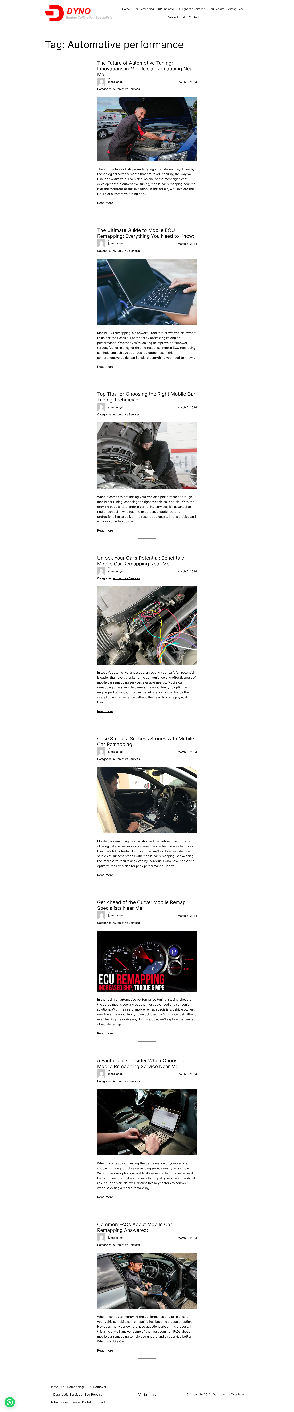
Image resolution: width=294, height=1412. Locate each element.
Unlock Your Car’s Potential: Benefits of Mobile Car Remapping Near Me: (141, 561)
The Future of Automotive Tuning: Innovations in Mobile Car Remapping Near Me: (145, 68)
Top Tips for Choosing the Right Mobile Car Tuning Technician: (146, 397)
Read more (105, 203)
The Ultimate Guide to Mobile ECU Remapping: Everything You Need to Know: (145, 233)
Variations (147, 1394)
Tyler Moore (238, 1394)
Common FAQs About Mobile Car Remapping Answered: (134, 1227)
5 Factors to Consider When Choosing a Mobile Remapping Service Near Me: (143, 1063)
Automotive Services (126, 89)
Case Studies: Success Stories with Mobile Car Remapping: (145, 741)
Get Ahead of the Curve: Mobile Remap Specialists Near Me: (141, 905)
